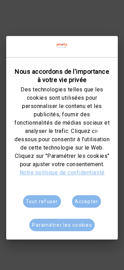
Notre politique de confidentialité (62, 172)
